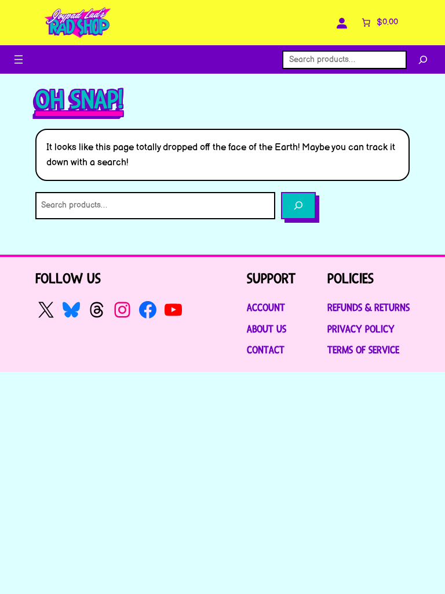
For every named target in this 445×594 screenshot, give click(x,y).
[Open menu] (18, 59)
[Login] (342, 23)
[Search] (423, 59)
